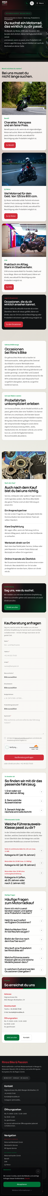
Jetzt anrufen (12, 1037)
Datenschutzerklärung (20, 738)
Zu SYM (9, 287)
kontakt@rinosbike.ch (16, 1012)
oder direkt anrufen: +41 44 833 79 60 (18, 763)
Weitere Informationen (21, 1190)
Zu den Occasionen (13, 324)
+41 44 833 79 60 (15, 1009)
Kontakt (26, 1037)
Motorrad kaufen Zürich (12, 1156)
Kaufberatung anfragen (24, 757)
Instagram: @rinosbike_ (12, 1100)
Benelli (6, 1159)
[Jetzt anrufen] (27, 3)
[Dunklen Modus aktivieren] (32, 3)
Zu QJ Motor (11, 216)
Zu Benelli (10, 145)
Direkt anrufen (12, 607)
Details (27, 1178)
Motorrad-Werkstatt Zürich (13, 1142)
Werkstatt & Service (11, 1145)
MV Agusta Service (10, 1148)
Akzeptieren (22, 1184)
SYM (5, 1162)
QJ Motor (7, 1165)
